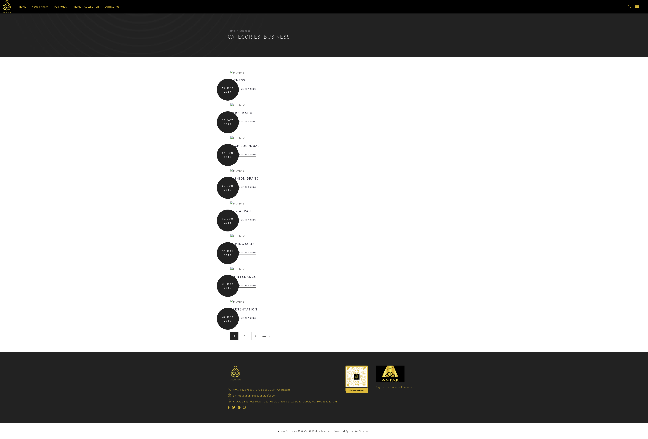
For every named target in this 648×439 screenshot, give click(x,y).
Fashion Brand (244, 178)
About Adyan (40, 6)
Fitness (237, 80)
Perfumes (61, 6)
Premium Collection (86, 6)
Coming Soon (242, 244)
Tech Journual (245, 146)
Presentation (243, 309)
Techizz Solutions (360, 431)
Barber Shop (242, 113)
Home (22, 6)
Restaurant (241, 211)
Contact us (112, 6)
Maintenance (243, 276)
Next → (266, 336)
